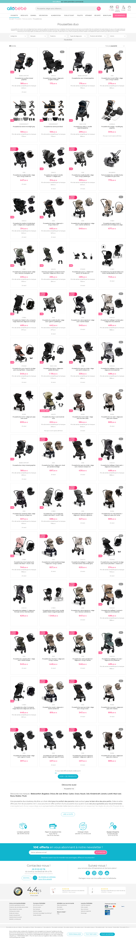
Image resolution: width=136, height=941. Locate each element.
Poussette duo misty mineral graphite (24, 465)
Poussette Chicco (124, 927)
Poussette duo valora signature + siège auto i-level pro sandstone (82, 611)
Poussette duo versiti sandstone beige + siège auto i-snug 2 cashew (53, 562)
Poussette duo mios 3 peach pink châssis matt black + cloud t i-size (24, 562)
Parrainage (84, 913)
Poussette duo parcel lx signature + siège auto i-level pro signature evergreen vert (82, 515)
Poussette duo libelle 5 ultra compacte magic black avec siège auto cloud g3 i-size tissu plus (23, 321)
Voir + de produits (68, 776)
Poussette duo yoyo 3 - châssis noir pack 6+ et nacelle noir (82, 272)
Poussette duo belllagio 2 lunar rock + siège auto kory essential (112, 369)
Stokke (18, 796)
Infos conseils (84, 907)
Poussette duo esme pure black (53, 126)
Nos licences (60, 909)
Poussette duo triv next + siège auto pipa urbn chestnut (112, 756)
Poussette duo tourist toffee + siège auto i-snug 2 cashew (112, 78)
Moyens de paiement (14, 915)
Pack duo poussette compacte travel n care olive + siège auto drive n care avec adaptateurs (53, 273)
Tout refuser (91, 934)
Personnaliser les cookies (15, 909)
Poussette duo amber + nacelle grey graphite (112, 127)
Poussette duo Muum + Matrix (14, 927)
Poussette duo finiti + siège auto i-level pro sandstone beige (53, 466)
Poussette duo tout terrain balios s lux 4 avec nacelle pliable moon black (112, 272)
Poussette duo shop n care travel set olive (53, 417)
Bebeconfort (36, 794)
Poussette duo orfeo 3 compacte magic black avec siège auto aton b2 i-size (24, 708)
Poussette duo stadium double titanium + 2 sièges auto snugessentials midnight (53, 176)
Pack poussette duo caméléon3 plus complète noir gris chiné (112, 175)
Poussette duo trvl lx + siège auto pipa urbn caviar (24, 417)
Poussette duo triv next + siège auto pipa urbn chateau (112, 417)
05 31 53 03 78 (113, 835)
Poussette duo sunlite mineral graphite (24, 78)
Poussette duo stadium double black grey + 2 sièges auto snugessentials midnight (24, 225)
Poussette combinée (57, 927)
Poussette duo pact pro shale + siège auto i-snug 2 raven (83, 707)
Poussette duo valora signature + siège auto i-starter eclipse (82, 320)
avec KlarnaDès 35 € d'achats (53, 833)
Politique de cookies (14, 911)
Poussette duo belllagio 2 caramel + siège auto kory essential (112, 611)
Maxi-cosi (117, 794)
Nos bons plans (37, 907)
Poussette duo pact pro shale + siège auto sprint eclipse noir (83, 369)
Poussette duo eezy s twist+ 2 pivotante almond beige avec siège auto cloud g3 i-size (112, 225)
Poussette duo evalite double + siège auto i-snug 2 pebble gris (83, 175)
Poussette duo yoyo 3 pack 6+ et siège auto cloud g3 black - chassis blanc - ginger (24, 370)
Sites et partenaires (62, 905)
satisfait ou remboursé (83, 833)
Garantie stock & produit (15, 917)
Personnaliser (75, 934)
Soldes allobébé (37, 915)
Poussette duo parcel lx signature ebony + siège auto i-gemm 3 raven (53, 756)
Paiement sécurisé (110, 903)
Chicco (52, 794)
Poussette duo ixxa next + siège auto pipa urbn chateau (112, 707)
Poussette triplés (100, 927)
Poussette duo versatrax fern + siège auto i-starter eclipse (24, 659)
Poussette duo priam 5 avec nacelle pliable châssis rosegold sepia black (53, 611)
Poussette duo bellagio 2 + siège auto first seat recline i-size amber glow (83, 562)
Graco (77, 794)
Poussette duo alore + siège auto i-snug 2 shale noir (53, 224)
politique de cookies (19, 937)
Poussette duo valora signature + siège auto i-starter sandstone (82, 224)
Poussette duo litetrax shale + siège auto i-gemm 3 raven (23, 756)
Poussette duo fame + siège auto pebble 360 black (53, 369)
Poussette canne (79, 927)
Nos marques (36, 909)
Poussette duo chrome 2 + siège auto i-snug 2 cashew (53, 659)
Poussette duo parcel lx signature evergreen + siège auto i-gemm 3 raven (83, 757)
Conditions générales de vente (17, 905)
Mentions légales (37, 911)
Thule (24, 796)
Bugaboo (45, 794)
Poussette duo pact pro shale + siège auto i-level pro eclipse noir (83, 466)
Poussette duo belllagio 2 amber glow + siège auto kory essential (112, 320)
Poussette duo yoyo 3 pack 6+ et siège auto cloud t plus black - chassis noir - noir (112, 563)
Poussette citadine (68, 927)
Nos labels (59, 907)
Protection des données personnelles (18, 907)
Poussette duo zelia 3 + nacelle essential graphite (83, 127)
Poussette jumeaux (89, 927)
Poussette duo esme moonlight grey (24, 126)
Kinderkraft (95, 794)
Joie (88, 794)
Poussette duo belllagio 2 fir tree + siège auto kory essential (112, 659)
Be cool (59, 794)
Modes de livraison (14, 913)
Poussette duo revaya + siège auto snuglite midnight (53, 78)
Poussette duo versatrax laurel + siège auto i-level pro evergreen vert (24, 272)
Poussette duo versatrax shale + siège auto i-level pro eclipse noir (24, 514)
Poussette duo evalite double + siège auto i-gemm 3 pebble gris (53, 320)
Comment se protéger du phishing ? (42, 913)
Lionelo (104, 794)
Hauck (83, 794)
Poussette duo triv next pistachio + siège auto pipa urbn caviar (112, 514)
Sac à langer (109, 927)
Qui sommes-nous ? (38, 905)
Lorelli (110, 794)
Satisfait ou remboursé (15, 919)
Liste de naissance (85, 905)
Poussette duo (38, 927)
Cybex (71, 794)
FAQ (58, 913)
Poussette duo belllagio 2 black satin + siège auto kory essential (112, 466)
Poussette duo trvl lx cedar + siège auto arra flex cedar (82, 417)
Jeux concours (84, 909)
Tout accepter (107, 934)
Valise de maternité (86, 911)
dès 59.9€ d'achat (23, 833)
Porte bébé (116, 927)
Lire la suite (68, 814)
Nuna (12, 796)
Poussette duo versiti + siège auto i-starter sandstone (53, 707)
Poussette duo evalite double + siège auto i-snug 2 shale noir (24, 175)
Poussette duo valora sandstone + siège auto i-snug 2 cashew (83, 659)
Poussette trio (69, 789)
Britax (65, 794)
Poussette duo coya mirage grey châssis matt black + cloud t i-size (53, 514)
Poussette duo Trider (28, 927)
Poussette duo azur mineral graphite (83, 78)
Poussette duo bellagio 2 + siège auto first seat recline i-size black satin (24, 611)
